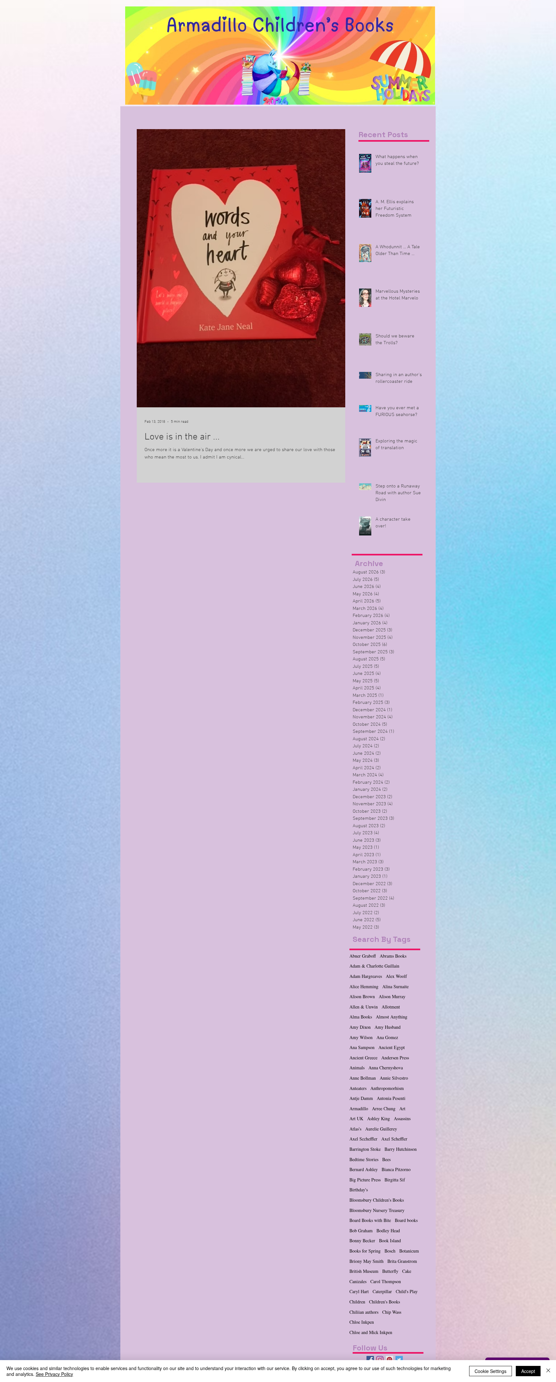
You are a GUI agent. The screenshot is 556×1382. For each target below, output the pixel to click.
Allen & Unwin (363, 1007)
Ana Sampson (362, 1047)
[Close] (548, 1371)
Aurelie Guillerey (381, 1129)
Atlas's (355, 1129)
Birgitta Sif (395, 1180)
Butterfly (390, 1271)
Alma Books (360, 1017)
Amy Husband (388, 1027)
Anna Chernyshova (385, 1068)
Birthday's (358, 1190)
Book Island (390, 1240)
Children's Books (384, 1302)
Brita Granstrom (402, 1261)
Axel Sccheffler (363, 1139)
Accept (528, 1371)
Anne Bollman (362, 1078)
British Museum (363, 1271)
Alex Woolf (396, 976)
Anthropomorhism (387, 1088)
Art (402, 1108)
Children (357, 1302)
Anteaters (357, 1088)
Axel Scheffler (394, 1139)
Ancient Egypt (391, 1047)
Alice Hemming (363, 986)
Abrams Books (393, 956)
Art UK (356, 1118)
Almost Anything (391, 1017)
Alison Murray (392, 996)
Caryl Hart (359, 1291)
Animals (357, 1068)
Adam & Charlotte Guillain (374, 966)
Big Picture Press (365, 1180)
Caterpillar (382, 1291)
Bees (386, 1159)
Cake (406, 1271)
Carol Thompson (385, 1281)
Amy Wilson (361, 1037)
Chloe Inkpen (361, 1322)
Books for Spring (365, 1251)
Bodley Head (388, 1230)
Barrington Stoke (365, 1149)
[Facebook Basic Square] (370, 1359)
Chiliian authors (363, 1312)
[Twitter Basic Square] (399, 1359)
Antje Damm (361, 1098)
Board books (406, 1220)
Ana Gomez (387, 1037)
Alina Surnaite (395, 986)
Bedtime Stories (363, 1159)
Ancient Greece (363, 1058)
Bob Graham (361, 1230)
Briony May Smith (366, 1261)
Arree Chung (383, 1108)
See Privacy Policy (54, 1374)
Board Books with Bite (370, 1220)
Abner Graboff (362, 956)
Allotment (391, 1007)
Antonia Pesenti (391, 1098)
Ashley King (378, 1118)
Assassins (402, 1118)
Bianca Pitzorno (396, 1169)
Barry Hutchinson (401, 1149)
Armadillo (358, 1108)
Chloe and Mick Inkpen (370, 1332)
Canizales (357, 1281)
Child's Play (407, 1291)
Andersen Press (395, 1058)
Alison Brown (362, 996)
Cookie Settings (490, 1371)
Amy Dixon (360, 1027)
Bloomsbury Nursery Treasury (376, 1210)
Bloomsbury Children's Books (376, 1200)
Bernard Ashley (363, 1169)
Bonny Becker (362, 1240)
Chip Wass (391, 1312)
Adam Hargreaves (365, 976)
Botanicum (409, 1251)
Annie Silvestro (394, 1078)
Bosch (390, 1251)
